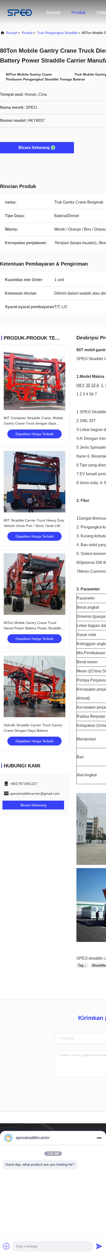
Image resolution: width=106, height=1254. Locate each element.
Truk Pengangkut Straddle (57, 33)
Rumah (53, 12)
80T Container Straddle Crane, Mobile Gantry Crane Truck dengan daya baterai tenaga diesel (33, 423)
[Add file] (6, 1246)
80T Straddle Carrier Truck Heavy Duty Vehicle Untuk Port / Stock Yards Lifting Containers (34, 525)
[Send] (99, 1246)
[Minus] (99, 1138)
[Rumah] (19, 12)
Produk (78, 12)
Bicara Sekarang (34, 147)
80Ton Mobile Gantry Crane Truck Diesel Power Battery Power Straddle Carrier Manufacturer (32, 628)
